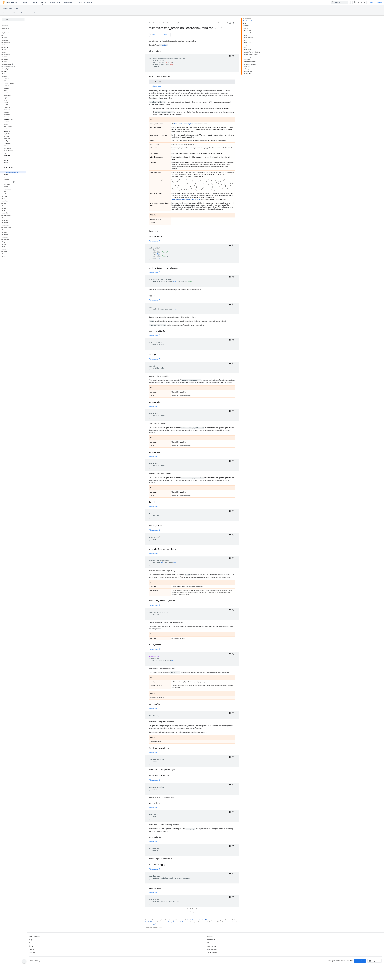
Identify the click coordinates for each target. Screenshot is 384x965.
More (36, 13)
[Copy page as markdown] (221, 28)
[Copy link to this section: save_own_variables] (171, 776)
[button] (13, 35)
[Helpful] (230, 23)
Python (15, 13)
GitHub (371, 2)
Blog (30, 939)
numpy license (155, 924)
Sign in (379, 2)
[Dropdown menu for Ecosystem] (60, 2)
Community (68, 2)
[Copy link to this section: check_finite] (164, 526)
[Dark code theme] (230, 56)
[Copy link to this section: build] (157, 502)
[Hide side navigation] (24, 961)
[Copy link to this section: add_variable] (164, 236)
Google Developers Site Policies (177, 922)
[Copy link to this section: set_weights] (163, 837)
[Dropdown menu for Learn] (37, 2)
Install (25, 2)
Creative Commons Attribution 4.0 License (199, 920)
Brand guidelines (212, 949)
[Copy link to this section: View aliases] (163, 51)
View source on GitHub (161, 35)
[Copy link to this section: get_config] (162, 704)
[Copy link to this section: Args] (155, 120)
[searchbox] (13, 19)
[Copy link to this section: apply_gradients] (167, 331)
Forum (31, 943)
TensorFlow (152, 23)
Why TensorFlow (84, 2)
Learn (33, 2)
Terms (31, 961)
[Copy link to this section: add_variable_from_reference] (180, 268)
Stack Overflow (211, 946)
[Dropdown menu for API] (46, 2)
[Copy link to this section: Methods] (161, 231)
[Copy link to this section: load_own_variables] (171, 748)
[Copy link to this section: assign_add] (162, 402)
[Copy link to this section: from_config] (163, 645)
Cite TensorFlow (212, 952)
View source (153, 241)
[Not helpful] (233, 23)
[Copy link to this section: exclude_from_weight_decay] (178, 549)
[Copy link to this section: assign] (158, 354)
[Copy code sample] (233, 56)
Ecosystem (54, 2)
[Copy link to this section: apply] (157, 295)
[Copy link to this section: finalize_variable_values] (177, 601)
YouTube (32, 952)
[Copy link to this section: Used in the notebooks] (172, 76)
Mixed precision (157, 86)
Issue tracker (211, 939)
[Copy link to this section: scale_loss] (162, 803)
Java (28, 13)
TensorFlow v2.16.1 (10, 8)
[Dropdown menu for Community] (74, 2)
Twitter (31, 949)
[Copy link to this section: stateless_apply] (168, 864)
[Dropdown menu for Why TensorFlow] (92, 2)
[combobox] (341, 2)
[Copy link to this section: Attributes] (158, 215)
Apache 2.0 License (150, 922)
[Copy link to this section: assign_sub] (162, 452)
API (42, 2)
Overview (5, 13)
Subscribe (359, 961)
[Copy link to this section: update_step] (163, 888)
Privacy (37, 961)
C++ (22, 13)
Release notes (211, 943)
